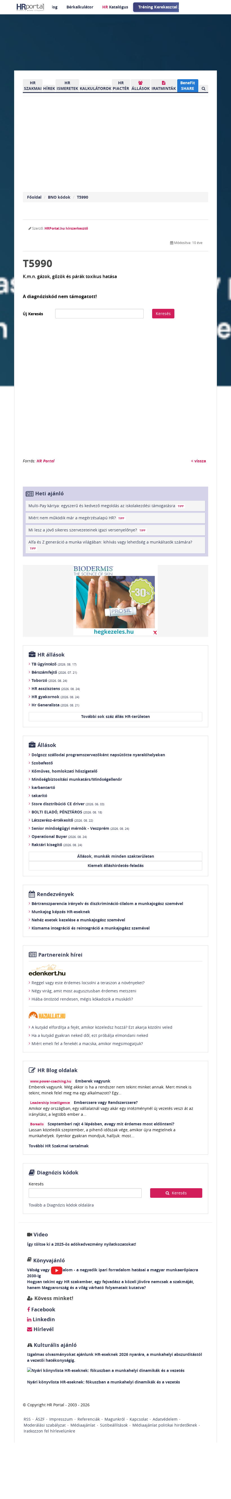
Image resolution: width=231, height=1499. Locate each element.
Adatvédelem (165, 1419)
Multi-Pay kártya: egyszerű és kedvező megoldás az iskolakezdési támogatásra (106, 505)
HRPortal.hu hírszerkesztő (66, 228)
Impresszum (61, 1419)
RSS (27, 1419)
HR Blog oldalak (57, 1070)
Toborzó (49, 680)
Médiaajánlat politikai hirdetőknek (164, 1425)
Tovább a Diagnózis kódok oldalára (61, 1205)
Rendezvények (55, 894)
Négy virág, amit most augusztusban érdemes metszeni (84, 991)
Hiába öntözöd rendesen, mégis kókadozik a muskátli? (82, 999)
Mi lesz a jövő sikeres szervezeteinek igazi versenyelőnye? (86, 530)
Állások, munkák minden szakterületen (115, 856)
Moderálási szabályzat (45, 1425)
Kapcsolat (139, 1419)
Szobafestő (42, 763)
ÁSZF (40, 1419)
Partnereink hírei (60, 954)
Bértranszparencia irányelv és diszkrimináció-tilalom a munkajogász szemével (107, 903)
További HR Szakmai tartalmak (59, 1145)
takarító (39, 795)
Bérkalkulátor (79, 7)
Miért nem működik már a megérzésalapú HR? (76, 517)
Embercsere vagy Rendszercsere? (106, 1102)
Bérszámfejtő (54, 672)
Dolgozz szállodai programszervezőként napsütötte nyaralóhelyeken (98, 754)
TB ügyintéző (54, 664)
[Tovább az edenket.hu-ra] (115, 969)
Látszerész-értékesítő (62, 820)
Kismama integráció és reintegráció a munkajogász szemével (91, 928)
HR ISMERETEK (67, 85)
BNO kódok (59, 197)
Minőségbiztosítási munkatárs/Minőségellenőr (77, 779)
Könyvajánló (49, 1260)
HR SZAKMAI (33, 85)
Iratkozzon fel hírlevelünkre (49, 1431)
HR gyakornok (55, 696)
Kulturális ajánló (54, 1345)
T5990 (82, 197)
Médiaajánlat (82, 1425)
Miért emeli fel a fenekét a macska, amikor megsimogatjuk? (87, 1043)
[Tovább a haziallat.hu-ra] (115, 1015)
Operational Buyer (59, 836)
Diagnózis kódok (57, 1172)
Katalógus (115, 7)
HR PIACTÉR (121, 85)
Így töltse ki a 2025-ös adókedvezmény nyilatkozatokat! (81, 1244)
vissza (199, 461)
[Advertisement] (115, 391)
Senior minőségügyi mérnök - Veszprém (80, 828)
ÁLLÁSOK (141, 88)
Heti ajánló (49, 493)
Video (41, 1234)
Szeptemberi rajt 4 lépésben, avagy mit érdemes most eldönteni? (111, 1124)
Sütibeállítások (114, 1425)
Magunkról (115, 1419)
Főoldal (34, 197)
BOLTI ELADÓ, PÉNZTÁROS (67, 812)
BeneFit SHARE (187, 85)
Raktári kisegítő (57, 844)
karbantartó (43, 787)
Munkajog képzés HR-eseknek (61, 911)
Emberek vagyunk (92, 1081)
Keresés (163, 313)
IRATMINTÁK (164, 88)
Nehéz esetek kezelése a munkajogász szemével (78, 920)
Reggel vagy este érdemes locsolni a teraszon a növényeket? (88, 982)
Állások (46, 745)
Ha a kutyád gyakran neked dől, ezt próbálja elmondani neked (90, 1035)
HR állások (51, 654)
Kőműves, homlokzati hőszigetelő (64, 771)
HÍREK (49, 88)
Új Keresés (33, 313)
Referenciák (88, 1419)
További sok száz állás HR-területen (115, 716)
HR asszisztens (56, 688)
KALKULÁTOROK (95, 88)
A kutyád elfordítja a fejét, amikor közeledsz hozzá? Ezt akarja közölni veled (102, 1027)
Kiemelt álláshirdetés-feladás (116, 865)
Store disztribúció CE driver (68, 803)
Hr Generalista (55, 705)
